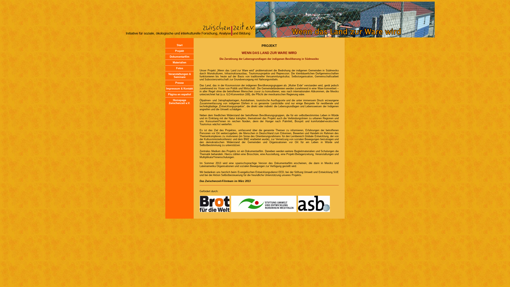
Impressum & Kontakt (179, 88)
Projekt (179, 50)
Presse (179, 82)
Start (179, 45)
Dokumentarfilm (179, 56)
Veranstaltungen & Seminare (179, 76)
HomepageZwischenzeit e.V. (179, 102)
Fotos (179, 68)
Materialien (179, 62)
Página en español (179, 94)
